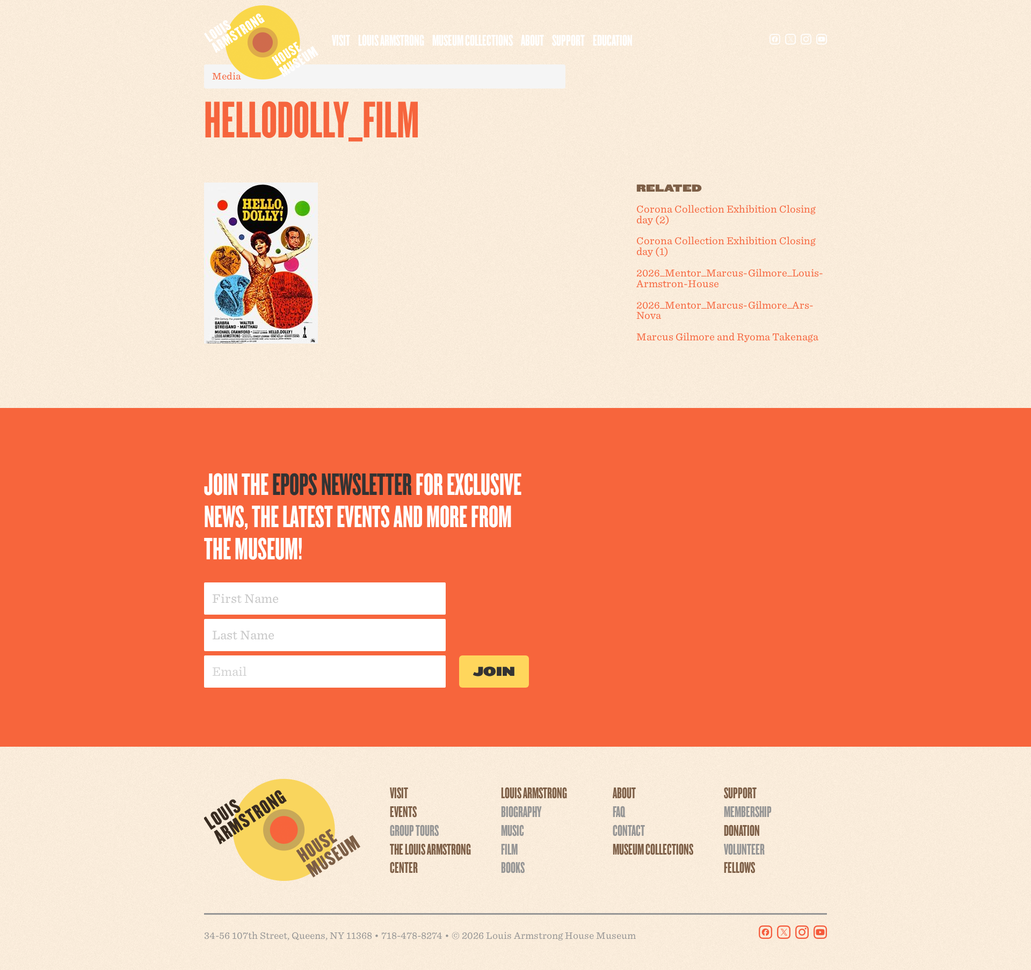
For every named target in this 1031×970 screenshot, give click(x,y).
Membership (748, 811)
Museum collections (472, 39)
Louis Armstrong (391, 39)
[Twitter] (790, 39)
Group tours (414, 830)
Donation (742, 830)
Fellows (739, 867)
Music (512, 830)
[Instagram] (806, 39)
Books (513, 867)
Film (509, 848)
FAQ (619, 811)
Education (613, 39)
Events (403, 811)
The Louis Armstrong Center (430, 858)
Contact (629, 830)
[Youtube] (821, 39)
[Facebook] (774, 39)
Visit (341, 39)
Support (568, 39)
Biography (521, 811)
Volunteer (744, 848)
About (532, 39)
